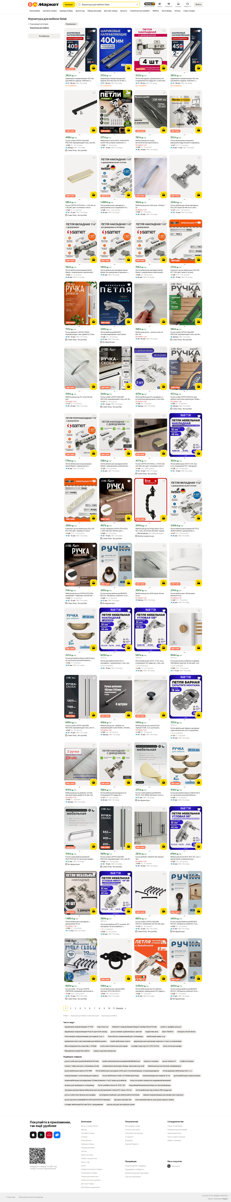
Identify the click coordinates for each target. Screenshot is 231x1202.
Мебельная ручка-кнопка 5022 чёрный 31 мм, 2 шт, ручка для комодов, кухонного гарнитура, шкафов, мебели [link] (147, 727)
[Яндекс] (225, 1199)
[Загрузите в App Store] (33, 1138)
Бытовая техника (87, 1133)
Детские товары (87, 1184)
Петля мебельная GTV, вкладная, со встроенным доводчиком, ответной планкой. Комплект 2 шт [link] (149, 398)
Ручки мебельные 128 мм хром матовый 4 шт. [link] (182, 594)
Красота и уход (87, 1155)
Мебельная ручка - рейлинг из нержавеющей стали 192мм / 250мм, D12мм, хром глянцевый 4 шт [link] (115, 727)
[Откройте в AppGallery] (49, 1138)
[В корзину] (93, 68)
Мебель (84, 1130)
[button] (71, 24)
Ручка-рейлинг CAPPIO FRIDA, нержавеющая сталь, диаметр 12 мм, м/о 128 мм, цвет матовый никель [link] (79, 333)
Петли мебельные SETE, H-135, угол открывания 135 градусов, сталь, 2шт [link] (149, 662)
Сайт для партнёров (133, 1177)
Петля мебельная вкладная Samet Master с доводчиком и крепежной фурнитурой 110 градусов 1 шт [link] (79, 271)
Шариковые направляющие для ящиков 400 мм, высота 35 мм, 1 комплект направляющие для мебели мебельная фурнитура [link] (115, 80)
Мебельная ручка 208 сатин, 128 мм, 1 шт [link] (150, 206)
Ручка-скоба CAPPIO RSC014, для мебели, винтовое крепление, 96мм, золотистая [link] (184, 398)
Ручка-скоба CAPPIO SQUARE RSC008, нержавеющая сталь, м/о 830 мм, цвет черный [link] (115, 858)
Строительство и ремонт (91, 1180)
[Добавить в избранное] (94, 31)
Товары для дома (87, 1148)
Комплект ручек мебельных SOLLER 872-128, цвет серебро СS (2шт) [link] (79, 530)
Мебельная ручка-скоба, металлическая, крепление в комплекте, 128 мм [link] (146, 142)
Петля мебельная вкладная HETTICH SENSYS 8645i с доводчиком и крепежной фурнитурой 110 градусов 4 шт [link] (185, 530)
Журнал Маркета (131, 1144)
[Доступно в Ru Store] (57, 1138)
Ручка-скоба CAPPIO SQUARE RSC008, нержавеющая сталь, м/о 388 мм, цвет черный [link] (115, 398)
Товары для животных (89, 1176)
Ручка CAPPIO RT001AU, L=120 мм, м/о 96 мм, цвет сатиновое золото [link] (80, 206)
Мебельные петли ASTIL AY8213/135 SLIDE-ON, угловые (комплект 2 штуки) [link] (114, 142)
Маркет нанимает (174, 1140)
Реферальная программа (177, 1130)
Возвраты (129, 1140)
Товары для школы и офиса (91, 1169)
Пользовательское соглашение (31, 1197)
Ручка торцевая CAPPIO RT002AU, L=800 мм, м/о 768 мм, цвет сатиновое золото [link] (114, 530)
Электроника (86, 1140)
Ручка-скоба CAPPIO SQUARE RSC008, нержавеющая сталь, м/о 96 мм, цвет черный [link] (185, 333)
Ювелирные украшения (90, 1187)
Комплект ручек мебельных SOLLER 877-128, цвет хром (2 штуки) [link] (184, 271)
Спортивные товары (89, 1173)
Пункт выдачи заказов (176, 1137)
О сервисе (129, 1137)
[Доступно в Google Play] (41, 1138)
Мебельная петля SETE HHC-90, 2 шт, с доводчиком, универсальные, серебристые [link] (185, 858)
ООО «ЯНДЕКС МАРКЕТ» (218, 1196)
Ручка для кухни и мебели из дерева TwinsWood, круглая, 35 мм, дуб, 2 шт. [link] (184, 662)
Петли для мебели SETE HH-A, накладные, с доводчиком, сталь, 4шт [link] (115, 662)
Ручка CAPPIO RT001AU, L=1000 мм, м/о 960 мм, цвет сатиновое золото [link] (150, 465)
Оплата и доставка (132, 1130)
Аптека (84, 1151)
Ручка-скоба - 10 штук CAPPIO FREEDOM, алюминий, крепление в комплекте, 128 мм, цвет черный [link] (79, 990)
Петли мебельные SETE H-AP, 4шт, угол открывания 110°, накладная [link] (183, 465)
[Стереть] (137, 4)
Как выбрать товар (132, 1126)
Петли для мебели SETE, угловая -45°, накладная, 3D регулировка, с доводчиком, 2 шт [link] (115, 925)
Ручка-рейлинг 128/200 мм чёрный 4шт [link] (149, 858)
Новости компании (174, 1126)
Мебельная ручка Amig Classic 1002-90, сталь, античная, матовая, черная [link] (149, 530)
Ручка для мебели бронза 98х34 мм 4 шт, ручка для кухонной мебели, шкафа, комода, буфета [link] (185, 794)
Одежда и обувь (87, 1144)
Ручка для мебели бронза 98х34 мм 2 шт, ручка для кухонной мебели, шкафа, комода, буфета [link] (80, 659)
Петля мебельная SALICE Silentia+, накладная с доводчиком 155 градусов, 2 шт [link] (150, 990)
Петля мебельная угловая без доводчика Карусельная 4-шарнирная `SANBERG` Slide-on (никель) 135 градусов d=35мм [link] (185, 142)
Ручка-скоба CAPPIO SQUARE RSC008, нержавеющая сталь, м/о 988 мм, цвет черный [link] (80, 142)
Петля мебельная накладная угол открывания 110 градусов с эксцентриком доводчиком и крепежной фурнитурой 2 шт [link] (113, 794)
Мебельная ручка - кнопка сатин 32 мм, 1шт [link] (149, 333)
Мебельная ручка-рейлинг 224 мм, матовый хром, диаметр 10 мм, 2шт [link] (79, 794)
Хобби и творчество (89, 1158)
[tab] (35, 11)
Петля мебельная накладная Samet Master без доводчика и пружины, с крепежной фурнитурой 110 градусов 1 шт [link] (115, 271)
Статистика (10, 1197)
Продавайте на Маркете (134, 1169)
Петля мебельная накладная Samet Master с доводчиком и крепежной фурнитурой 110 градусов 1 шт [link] (149, 271)
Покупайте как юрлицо (134, 1133)
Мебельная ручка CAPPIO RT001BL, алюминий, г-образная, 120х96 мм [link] (79, 594)
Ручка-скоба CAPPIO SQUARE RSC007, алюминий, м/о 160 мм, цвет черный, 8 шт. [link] (150, 923)
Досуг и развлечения (89, 1126)
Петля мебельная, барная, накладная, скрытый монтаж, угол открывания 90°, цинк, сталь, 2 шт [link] (184, 729)
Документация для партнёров (137, 1173)
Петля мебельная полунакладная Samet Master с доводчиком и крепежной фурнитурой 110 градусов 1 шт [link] (80, 465)
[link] (79, 1027)
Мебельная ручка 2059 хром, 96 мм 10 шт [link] (149, 594)
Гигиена (84, 1137)
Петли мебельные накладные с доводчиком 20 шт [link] (77, 923)
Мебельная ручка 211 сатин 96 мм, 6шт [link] (78, 398)
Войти (198, 4)
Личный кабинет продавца (135, 1166)
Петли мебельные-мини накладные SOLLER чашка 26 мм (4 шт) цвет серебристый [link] (184, 206)
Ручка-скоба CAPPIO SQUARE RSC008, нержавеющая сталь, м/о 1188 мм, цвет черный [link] (80, 727)
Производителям (174, 1133)
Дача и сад (85, 1162)
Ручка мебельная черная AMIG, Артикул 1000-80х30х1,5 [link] (112, 990)
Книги (83, 1166)
